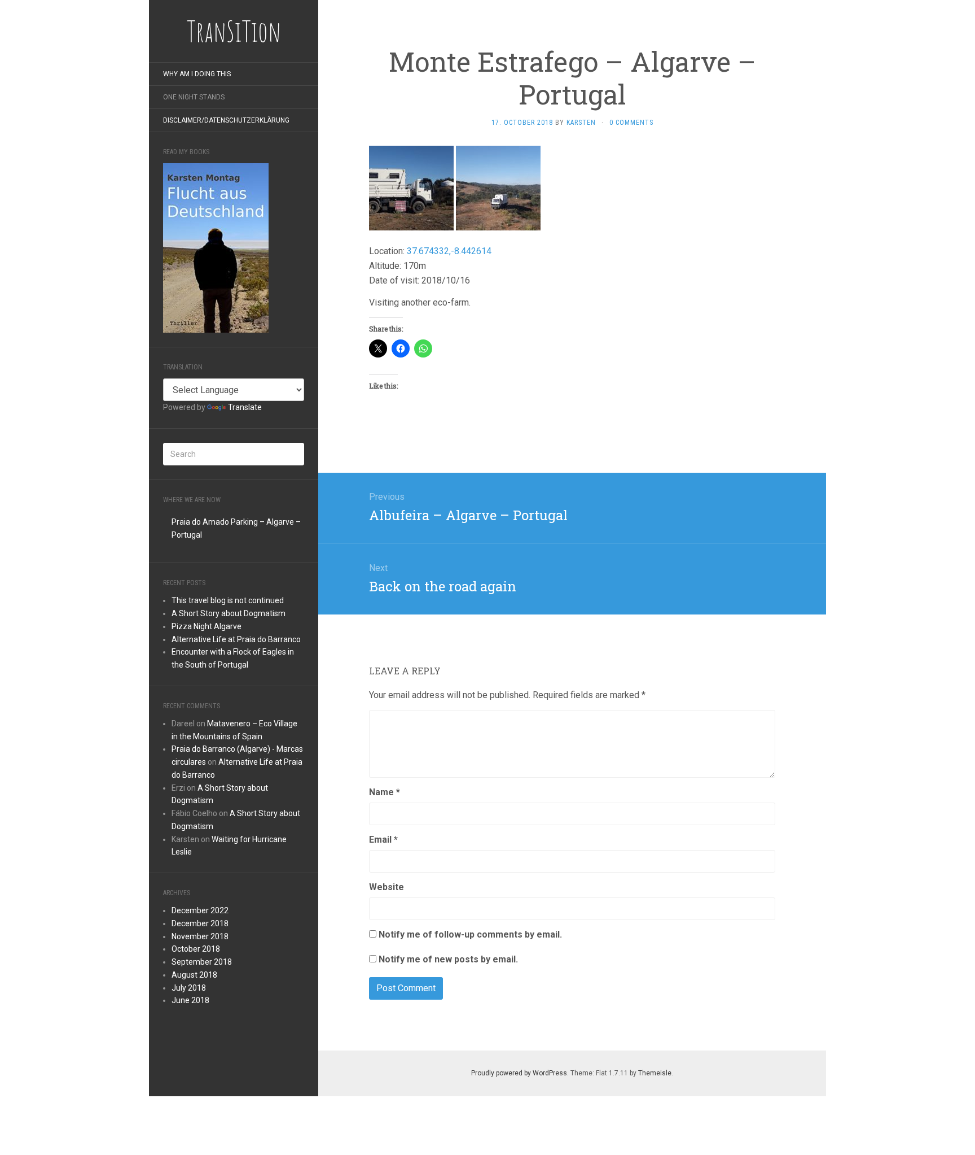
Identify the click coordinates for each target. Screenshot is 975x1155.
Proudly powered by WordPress (519, 1073)
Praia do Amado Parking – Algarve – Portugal (236, 528)
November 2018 (200, 936)
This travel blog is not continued (228, 600)
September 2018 (202, 961)
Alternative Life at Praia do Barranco (236, 639)
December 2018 (200, 923)
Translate (245, 407)
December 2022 (200, 910)
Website (386, 887)
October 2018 (196, 948)
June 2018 (190, 1000)
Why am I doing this (197, 74)
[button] (411, 188)
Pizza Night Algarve (206, 626)
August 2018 (194, 974)
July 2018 (189, 987)
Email (383, 839)
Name (384, 792)
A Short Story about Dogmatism (229, 613)
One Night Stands (194, 97)
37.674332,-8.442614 (449, 251)
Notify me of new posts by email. (448, 959)
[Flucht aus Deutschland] (216, 248)
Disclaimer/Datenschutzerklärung (226, 120)
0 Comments (631, 123)
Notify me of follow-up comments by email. (470, 934)
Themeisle (654, 1073)
